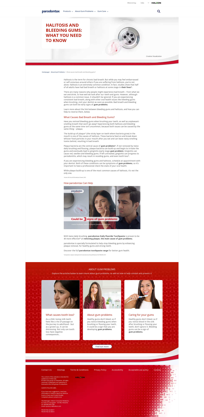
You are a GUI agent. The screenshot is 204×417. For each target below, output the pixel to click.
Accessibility (117, 370)
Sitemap (61, 370)
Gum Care (102, 11)
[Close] (95, 11)
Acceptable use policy (138, 370)
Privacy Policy (100, 370)
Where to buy (131, 3)
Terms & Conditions (79, 370)
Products (67, 11)
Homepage (45, 72)
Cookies (157, 370)
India (142, 3)
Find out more (102, 346)
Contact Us (46, 370)
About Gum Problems (84, 11)
